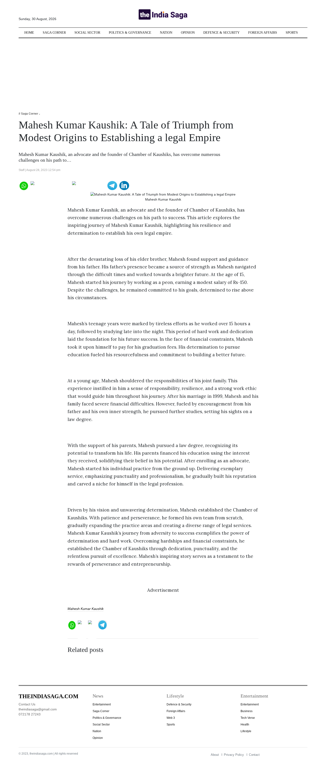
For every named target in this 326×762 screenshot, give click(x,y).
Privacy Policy (234, 755)
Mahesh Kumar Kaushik (86, 609)
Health (245, 724)
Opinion (188, 32)
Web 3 (171, 717)
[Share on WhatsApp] (23, 185)
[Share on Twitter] (88, 185)
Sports (292, 32)
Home (29, 32)
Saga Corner (54, 32)
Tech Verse (248, 717)
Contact (254, 755)
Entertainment (102, 704)
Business (246, 711)
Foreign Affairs (262, 32)
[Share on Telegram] (112, 185)
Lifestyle (246, 731)
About (215, 755)
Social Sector (87, 32)
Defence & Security (221, 32)
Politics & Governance (130, 32)
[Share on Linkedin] (124, 185)
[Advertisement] (163, 71)
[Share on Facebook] (50, 185)
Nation (166, 32)
